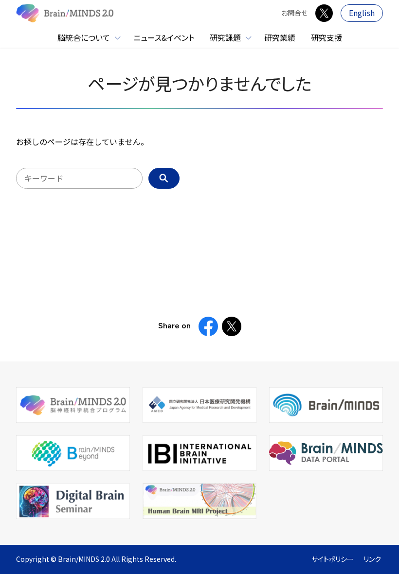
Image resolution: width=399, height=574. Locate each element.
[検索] (164, 178)
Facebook (208, 326)
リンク (372, 559)
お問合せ (294, 13)
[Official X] (324, 13)
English (362, 13)
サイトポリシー (332, 559)
